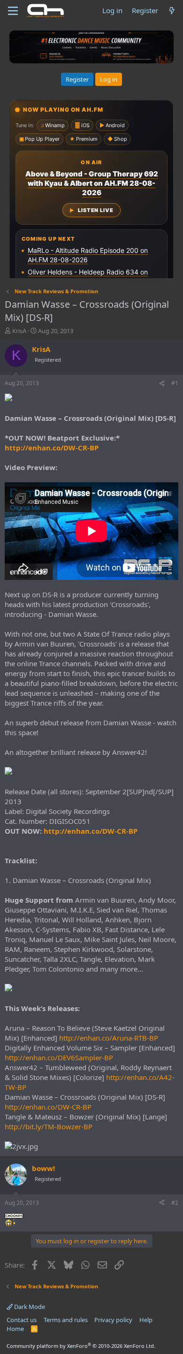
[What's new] (172, 10)
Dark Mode (29, 1306)
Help (145, 1320)
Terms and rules (66, 1320)
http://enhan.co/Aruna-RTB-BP (108, 1037)
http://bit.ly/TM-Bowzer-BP (48, 1126)
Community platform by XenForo (81, 1345)
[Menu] (13, 10)
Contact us (22, 1320)
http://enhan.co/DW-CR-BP (52, 447)
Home (15, 1328)
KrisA (19, 331)
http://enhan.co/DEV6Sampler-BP (59, 1057)
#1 (174, 383)
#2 (174, 1203)
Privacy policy (113, 1320)
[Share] (162, 383)
